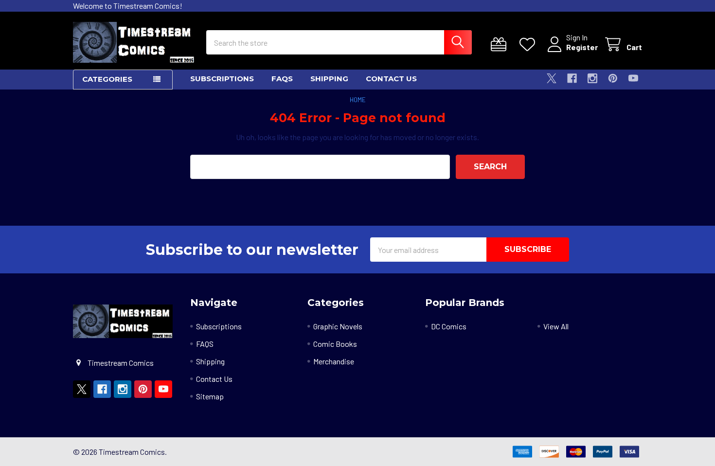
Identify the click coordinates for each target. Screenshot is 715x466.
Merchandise (333, 361)
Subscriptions (222, 78)
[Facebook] (572, 78)
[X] (551, 78)
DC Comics (448, 326)
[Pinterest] (613, 78)
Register (582, 47)
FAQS (282, 78)
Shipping (329, 78)
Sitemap (210, 396)
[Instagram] (592, 78)
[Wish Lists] (529, 44)
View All (556, 326)
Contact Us (391, 78)
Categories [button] (107, 79)
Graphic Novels (337, 326)
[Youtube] (633, 78)
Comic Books (335, 343)
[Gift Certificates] (500, 44)
